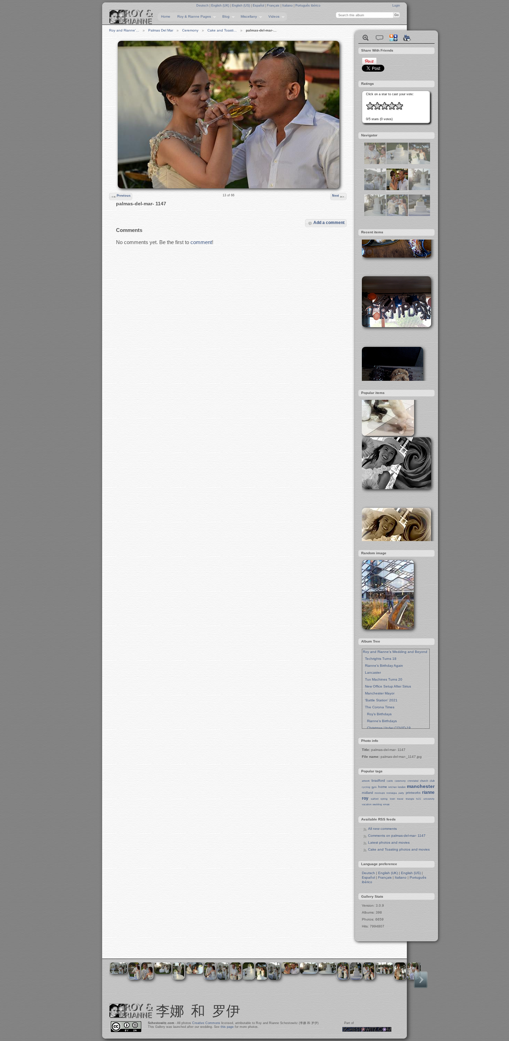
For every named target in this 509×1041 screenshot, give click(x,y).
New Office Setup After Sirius (387, 686)
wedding (377, 804)
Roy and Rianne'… (124, 30)
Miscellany (247, 17)
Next (335, 195)
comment (201, 242)
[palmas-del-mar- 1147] (397, 189)
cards (390, 781)
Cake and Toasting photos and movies (399, 849)
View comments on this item (379, 38)
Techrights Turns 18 (379, 659)
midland (367, 793)
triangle (410, 799)
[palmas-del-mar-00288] (397, 163)
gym (374, 787)
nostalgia (391, 793)
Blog (224, 17)
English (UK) (220, 5)
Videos (272, 17)
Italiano (288, 5)
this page (227, 1027)
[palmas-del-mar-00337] (375, 189)
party (401, 793)
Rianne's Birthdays (380, 721)
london (401, 787)
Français (273, 5)
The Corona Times (378, 707)
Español (259, 5)
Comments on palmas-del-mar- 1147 (397, 835)
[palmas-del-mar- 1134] (375, 163)
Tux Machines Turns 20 (382, 679)
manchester (421, 786)
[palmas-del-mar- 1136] (397, 215)
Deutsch (202, 5)
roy (365, 798)
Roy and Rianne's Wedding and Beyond (395, 652)
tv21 (418, 799)
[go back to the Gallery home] (131, 17)
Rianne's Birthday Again (383, 665)
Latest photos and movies (389, 842)
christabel (413, 781)
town (392, 799)
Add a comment (329, 222)
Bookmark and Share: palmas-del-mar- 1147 (393, 38)
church (424, 780)
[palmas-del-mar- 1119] (419, 215)
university (429, 799)
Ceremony (190, 30)
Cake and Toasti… (222, 30)
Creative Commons (206, 1023)
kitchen (393, 787)
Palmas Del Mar (160, 30)
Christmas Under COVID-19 (387, 728)
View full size (366, 38)
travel (400, 799)
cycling (366, 787)
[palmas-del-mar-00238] (419, 189)
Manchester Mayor (378, 693)
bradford (378, 780)
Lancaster (372, 672)
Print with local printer (407, 38)
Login (396, 5)
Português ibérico (307, 5)
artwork (366, 781)
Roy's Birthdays (377, 714)
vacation (367, 804)
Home (165, 16)
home (382, 787)
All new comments (382, 829)
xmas (386, 804)
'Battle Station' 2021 (380, 700)
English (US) (241, 5)
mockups (380, 793)
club (432, 780)
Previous (124, 195)
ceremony (400, 781)
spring (384, 799)
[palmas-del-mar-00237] (375, 215)
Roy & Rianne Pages (192, 17)
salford (374, 799)
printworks (413, 793)
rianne (428, 792)
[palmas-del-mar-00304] (419, 163)
